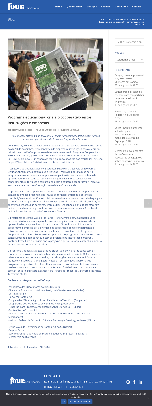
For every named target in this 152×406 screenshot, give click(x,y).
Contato (136, 6)
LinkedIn (32, 347)
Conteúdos (121, 6)
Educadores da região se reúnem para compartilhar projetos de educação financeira (129, 96)
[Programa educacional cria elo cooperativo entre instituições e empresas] (55, 74)
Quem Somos (74, 6)
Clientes (105, 6)
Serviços (92, 6)
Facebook (15, 347)
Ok (63, 401)
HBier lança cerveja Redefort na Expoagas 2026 (127, 115)
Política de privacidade (80, 401)
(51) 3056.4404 (74, 386)
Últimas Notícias (126, 19)
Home (58, 6)
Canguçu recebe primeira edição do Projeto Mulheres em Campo (129, 79)
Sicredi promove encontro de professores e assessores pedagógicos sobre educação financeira (129, 155)
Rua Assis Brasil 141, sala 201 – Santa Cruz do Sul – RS (78, 381)
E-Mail (46, 347)
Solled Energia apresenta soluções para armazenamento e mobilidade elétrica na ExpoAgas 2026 (128, 134)
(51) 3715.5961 (53, 386)
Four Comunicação (46, 130)
